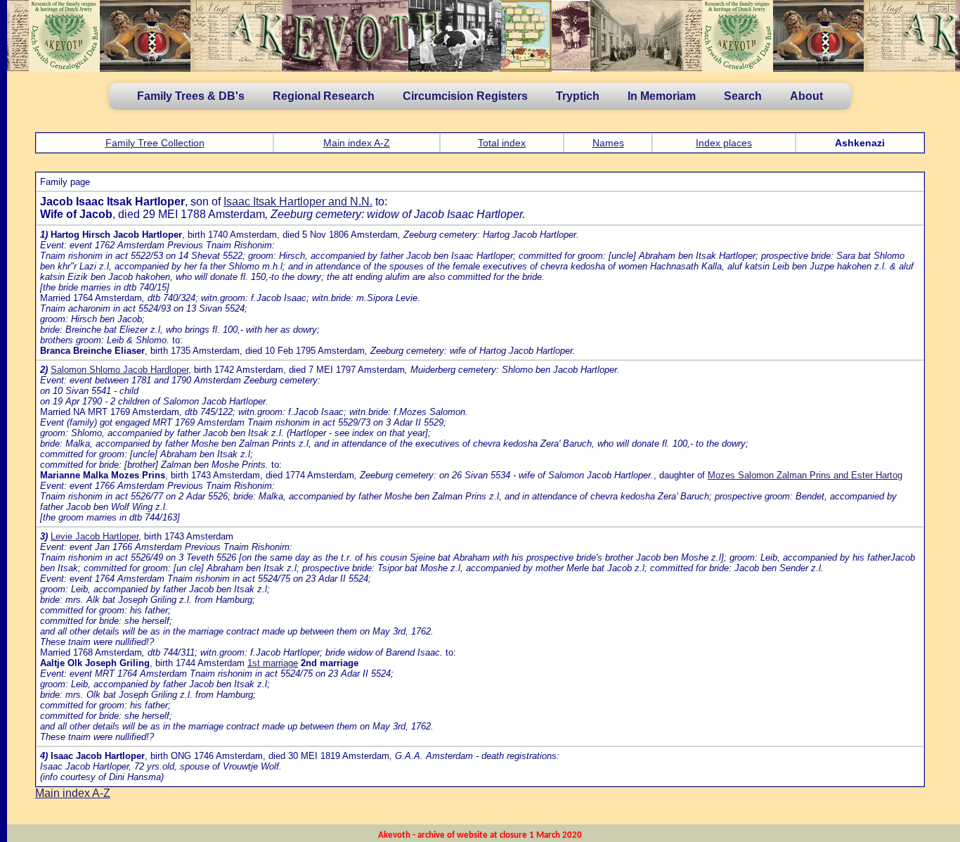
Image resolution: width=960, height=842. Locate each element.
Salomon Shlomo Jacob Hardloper (119, 369)
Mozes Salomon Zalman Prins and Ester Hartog (805, 475)
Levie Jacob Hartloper (94, 536)
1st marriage (272, 663)
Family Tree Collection (155, 142)
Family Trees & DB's (191, 96)
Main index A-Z (356, 142)
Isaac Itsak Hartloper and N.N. (297, 202)
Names (608, 142)
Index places (724, 142)
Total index (502, 142)
